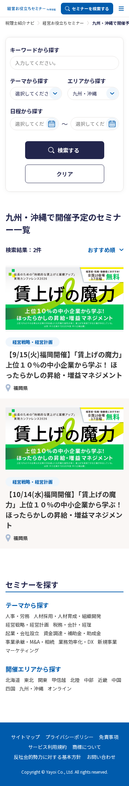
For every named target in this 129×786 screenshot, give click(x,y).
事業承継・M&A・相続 (30, 641)
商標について (86, 746)
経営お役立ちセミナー (63, 23)
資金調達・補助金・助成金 (72, 633)
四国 (10, 688)
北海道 (13, 679)
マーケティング (22, 650)
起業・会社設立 (22, 633)
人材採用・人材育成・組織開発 (67, 616)
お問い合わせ (101, 756)
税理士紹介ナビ (20, 23)
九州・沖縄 (31, 688)
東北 (29, 679)
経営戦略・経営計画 (27, 624)
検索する (68, 150)
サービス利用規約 (47, 746)
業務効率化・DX (76, 641)
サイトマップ (25, 736)
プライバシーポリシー (69, 736)
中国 (116, 679)
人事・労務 (18, 616)
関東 (42, 679)
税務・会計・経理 (72, 624)
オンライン (59, 688)
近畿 (102, 679)
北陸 (75, 679)
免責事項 (108, 736)
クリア (64, 174)
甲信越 (59, 679)
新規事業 (107, 641)
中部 (89, 679)
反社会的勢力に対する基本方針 (47, 756)
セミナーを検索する (90, 8)
